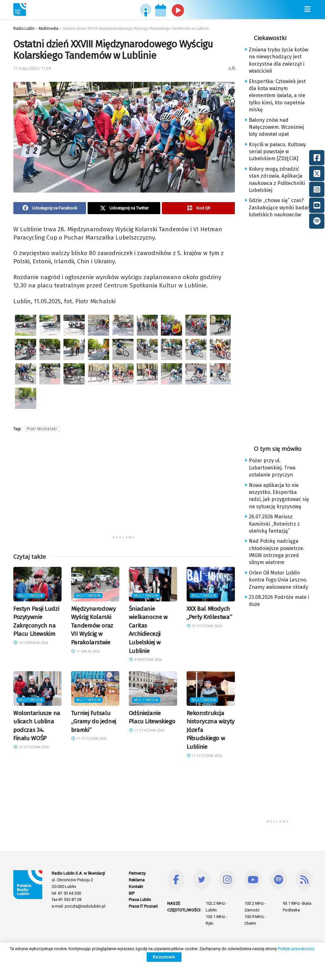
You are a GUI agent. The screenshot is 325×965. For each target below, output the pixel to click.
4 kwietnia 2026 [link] (147, 660)
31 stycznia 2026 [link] (206, 626)
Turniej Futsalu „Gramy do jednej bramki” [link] (93, 721)
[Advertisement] (124, 487)
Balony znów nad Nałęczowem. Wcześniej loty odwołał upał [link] (276, 127)
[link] (19, 9)
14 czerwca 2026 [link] (33, 643)
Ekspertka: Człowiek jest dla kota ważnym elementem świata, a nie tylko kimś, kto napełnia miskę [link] (277, 95)
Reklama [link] (137, 879)
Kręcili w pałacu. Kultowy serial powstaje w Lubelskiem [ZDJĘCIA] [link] (277, 151)
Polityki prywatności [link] (296, 948)
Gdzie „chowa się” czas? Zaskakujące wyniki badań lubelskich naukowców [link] (279, 207)
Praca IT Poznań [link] (143, 906)
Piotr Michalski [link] (42, 429)
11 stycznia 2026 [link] (91, 739)
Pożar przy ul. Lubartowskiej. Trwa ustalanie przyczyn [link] (272, 467)
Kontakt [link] (136, 886)
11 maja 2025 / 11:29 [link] (32, 68)
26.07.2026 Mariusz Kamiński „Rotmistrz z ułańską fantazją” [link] (274, 524)
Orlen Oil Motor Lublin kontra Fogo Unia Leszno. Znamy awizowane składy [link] (278, 580)
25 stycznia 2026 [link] (33, 747)
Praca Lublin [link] (140, 899)
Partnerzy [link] (137, 873)
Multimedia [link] (30, 596)
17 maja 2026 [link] (88, 651)
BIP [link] (132, 893)
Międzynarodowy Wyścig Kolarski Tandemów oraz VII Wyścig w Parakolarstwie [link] (93, 625)
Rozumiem (164, 957)
